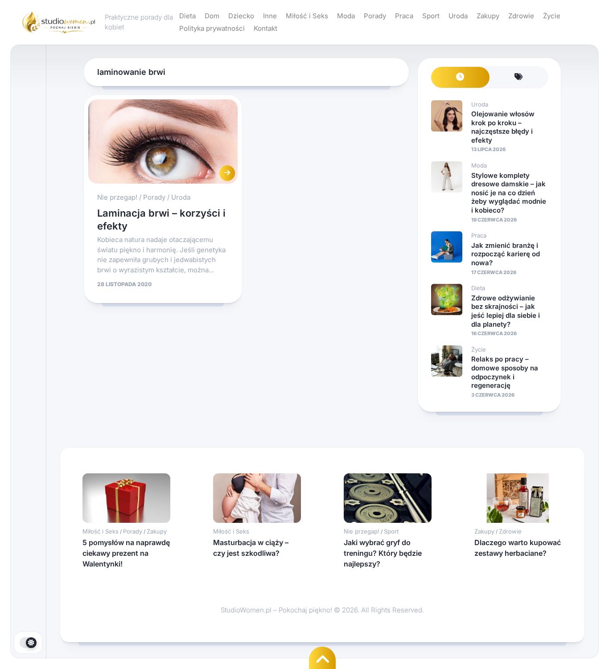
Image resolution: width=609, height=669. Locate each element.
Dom (212, 16)
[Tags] (519, 77)
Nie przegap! (117, 197)
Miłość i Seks (307, 16)
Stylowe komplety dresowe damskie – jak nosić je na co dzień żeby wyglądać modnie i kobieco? (508, 192)
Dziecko (241, 16)
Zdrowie (521, 16)
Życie (551, 16)
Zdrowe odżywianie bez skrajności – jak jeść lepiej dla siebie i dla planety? (505, 311)
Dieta (187, 16)
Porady (375, 16)
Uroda (458, 16)
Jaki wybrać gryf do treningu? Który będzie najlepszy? (383, 553)
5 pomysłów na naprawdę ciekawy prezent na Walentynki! (126, 553)
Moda (346, 16)
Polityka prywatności (212, 28)
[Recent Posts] (460, 77)
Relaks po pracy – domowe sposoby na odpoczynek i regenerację (504, 372)
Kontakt (265, 28)
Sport (431, 16)
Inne (270, 16)
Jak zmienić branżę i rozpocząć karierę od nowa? (505, 254)
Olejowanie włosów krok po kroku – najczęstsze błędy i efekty (503, 127)
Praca (404, 16)
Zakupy (488, 16)
